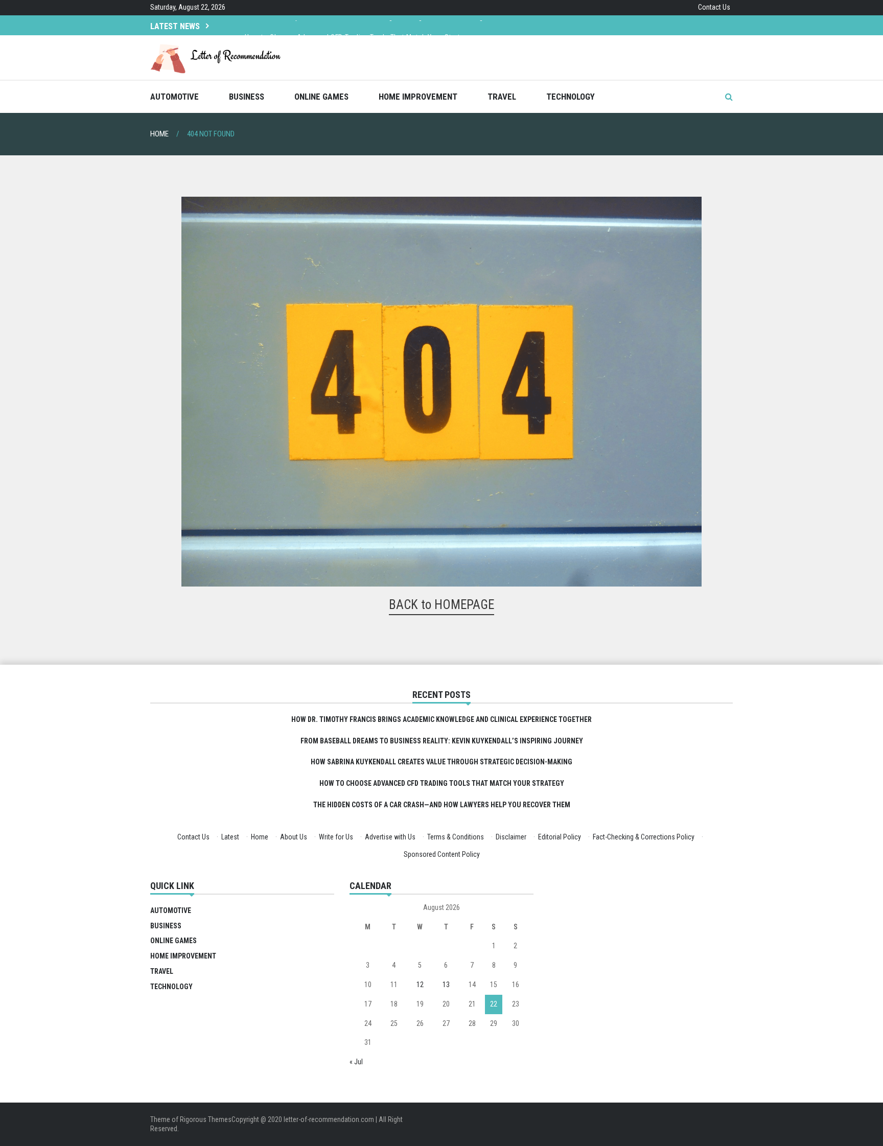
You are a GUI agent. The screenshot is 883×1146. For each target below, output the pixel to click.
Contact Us (714, 7)
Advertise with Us (390, 837)
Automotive (174, 96)
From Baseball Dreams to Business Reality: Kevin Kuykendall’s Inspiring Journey (441, 741)
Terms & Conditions (455, 837)
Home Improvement (418, 96)
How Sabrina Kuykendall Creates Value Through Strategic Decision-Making (441, 762)
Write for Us (336, 837)
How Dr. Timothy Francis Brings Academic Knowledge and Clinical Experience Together (441, 719)
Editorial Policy (559, 837)
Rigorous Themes (205, 1119)
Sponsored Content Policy (442, 854)
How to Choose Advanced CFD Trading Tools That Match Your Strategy (358, 24)
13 (446, 984)
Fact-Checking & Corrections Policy (643, 837)
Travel (501, 96)
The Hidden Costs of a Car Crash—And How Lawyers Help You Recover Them (441, 805)
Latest (230, 837)
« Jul (356, 1062)
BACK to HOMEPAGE (441, 604)
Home (259, 837)
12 (420, 984)
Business (246, 96)
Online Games (321, 96)
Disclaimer (511, 837)
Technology (570, 96)
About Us (293, 837)
